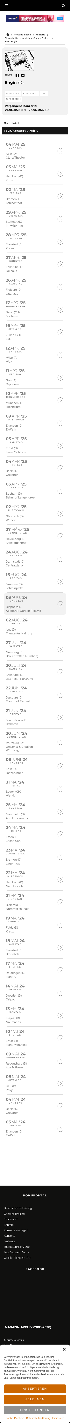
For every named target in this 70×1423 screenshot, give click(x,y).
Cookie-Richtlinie (15, 1418)
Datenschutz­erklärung (38, 1418)
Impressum (58, 1418)
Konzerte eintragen (16, 1230)
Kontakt (9, 1224)
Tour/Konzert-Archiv (16, 1252)
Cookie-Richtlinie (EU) (17, 1257)
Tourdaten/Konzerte (17, 1246)
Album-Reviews (14, 1340)
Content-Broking (14, 1213)
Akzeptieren (35, 1388)
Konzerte (9, 1235)
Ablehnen (35, 1399)
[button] (64, 1349)
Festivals (9, 1241)
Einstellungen (35, 1410)
